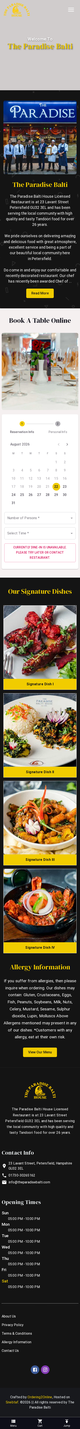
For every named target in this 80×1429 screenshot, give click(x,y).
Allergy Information (16, 1342)
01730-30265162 (22, 1175)
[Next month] (67, 444)
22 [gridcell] (56, 487)
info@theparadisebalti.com (29, 1182)
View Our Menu (40, 1052)
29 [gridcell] (56, 495)
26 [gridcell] (31, 495)
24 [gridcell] (14, 495)
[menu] (71, 9)
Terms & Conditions (17, 1333)
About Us (9, 1316)
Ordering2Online (40, 1397)
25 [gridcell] (22, 495)
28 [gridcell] (48, 495)
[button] (40, 1423)
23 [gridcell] (65, 487)
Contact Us (10, 1351)
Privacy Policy (12, 1325)
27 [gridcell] (39, 495)
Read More (39, 293)
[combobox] (40, 518)
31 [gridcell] (14, 503)
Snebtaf (12, 1402)
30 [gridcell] (65, 495)
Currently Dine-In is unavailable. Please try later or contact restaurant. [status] (40, 552)
